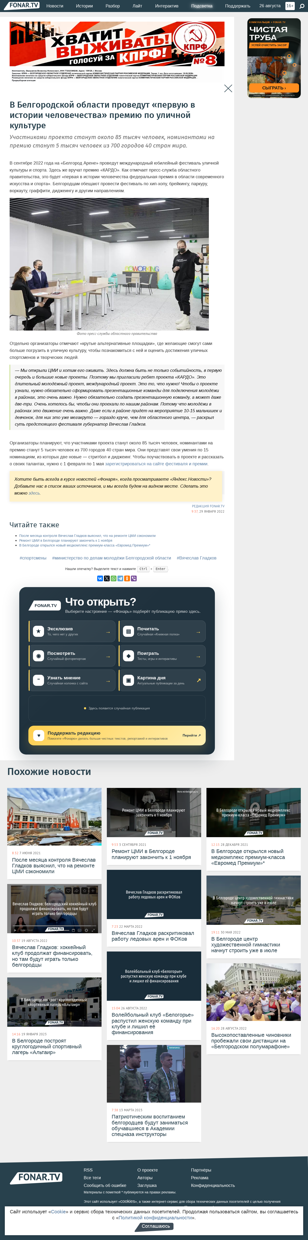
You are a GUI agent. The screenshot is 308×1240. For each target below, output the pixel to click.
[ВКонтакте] (100, 578)
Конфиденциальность (213, 1185)
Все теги (92, 1178)
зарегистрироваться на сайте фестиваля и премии (156, 464)
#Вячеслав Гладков (197, 558)
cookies (127, 1201)
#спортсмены (33, 558)
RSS (88, 1170)
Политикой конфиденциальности (155, 1218)
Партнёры (201, 1170)
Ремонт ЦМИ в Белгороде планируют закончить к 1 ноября (65, 540)
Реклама (199, 1178)
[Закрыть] (228, 88)
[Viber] (134, 578)
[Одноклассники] (127, 578)
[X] (107, 578)
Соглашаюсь (156, 1226)
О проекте (147, 1170)
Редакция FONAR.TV (208, 506)
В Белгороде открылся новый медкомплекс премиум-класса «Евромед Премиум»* (84, 545)
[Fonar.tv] (22, 6)
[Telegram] (120, 578)
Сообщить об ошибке (105, 1185)
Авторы (145, 1178)
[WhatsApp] (113, 578)
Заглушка (147, 1185)
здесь (34, 493)
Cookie (58, 1212)
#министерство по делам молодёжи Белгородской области (111, 558)
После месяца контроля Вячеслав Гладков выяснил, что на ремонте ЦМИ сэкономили (87, 536)
